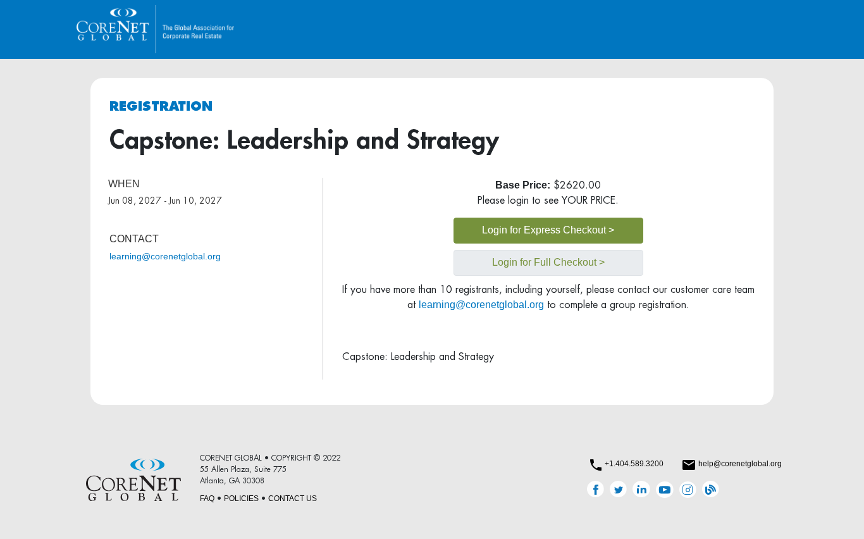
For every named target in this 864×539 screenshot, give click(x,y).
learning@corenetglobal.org (165, 256)
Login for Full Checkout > (548, 262)
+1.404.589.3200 (634, 463)
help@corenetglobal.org (740, 463)
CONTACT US (292, 498)
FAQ (207, 498)
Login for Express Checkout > (548, 230)
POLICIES (241, 498)
